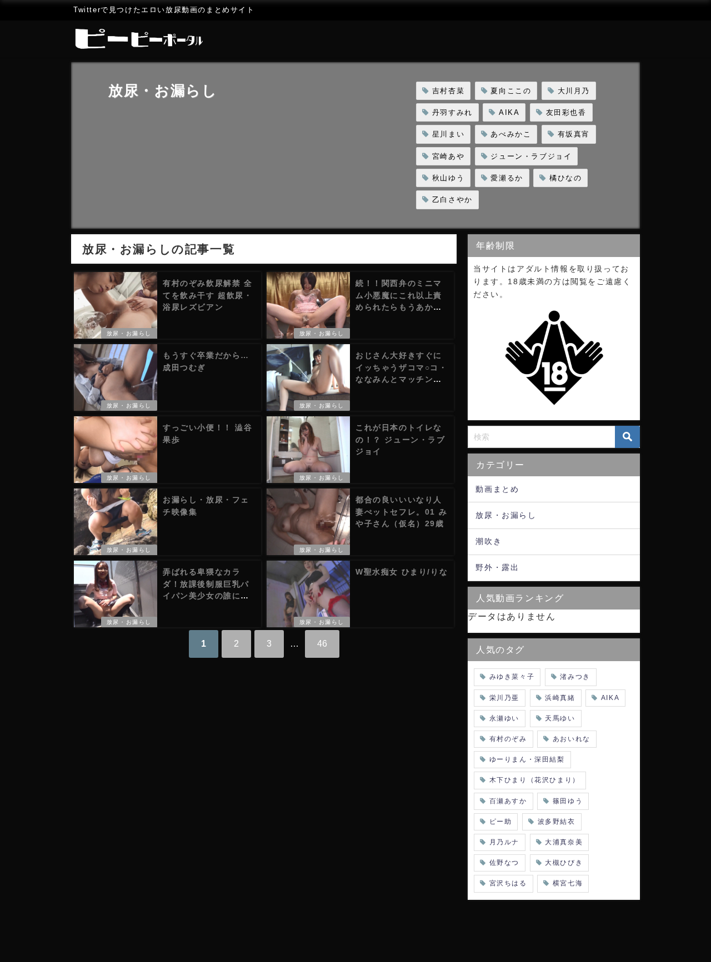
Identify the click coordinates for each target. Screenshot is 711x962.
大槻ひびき (564, 863)
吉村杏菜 (448, 91)
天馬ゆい (560, 718)
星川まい (448, 134)
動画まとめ (497, 489)
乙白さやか (452, 199)
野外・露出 (497, 567)
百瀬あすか (508, 801)
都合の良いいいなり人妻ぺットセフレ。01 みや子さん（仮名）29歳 (401, 511)
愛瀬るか (506, 178)
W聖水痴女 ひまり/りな (402, 571)
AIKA (509, 112)
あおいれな (571, 739)
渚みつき (575, 677)
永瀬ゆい (504, 718)
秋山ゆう (448, 178)
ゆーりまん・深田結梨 (527, 759)
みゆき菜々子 (512, 677)
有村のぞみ (508, 739)
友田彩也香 (566, 112)
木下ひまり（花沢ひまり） (534, 780)
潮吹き (488, 541)
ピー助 (500, 821)
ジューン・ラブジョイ (531, 156)
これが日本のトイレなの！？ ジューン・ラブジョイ (400, 439)
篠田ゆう (568, 801)
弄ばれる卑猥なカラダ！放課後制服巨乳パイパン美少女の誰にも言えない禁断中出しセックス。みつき (206, 595)
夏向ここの (510, 91)
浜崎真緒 (560, 698)
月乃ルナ (504, 842)
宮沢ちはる (508, 883)
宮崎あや (448, 156)
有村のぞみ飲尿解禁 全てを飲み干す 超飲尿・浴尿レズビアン (208, 295)
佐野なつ (504, 863)
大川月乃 (574, 91)
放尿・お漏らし (129, 333)
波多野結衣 (556, 821)
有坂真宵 (574, 134)
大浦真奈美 (564, 842)
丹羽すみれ (452, 112)
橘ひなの (565, 178)
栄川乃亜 (504, 698)
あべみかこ (510, 134)
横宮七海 (568, 883)
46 (322, 643)
